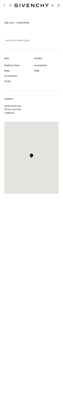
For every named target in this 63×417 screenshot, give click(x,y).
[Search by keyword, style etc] (11, 5)
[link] (58, 5)
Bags (6, 71)
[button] (31, 155)
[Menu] (4, 5)
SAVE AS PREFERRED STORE (17, 41)
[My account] (52, 5)
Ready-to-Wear (12, 66)
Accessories (10, 76)
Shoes (7, 81)
